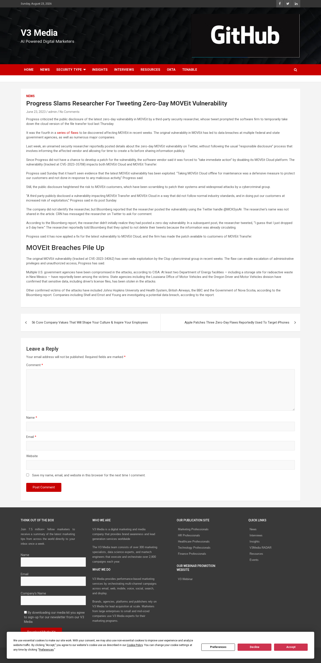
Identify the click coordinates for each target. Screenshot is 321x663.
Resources (150, 70)
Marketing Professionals (193, 529)
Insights (100, 70)
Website (32, 456)
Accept (290, 647)
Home (29, 70)
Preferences (218, 647)
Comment (34, 365)
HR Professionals (189, 535)
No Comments (69, 112)
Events (254, 559)
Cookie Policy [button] (135, 645)
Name (31, 418)
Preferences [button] (46, 649)
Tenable (189, 70)
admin (52, 112)
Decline (254, 647)
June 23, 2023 (36, 112)
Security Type (69, 70)
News (45, 70)
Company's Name (33, 593)
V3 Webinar (185, 579)
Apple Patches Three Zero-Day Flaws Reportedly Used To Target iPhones (237, 322)
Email (31, 437)
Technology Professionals (194, 547)
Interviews (124, 70)
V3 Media (39, 33)
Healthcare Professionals (194, 541)
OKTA (171, 70)
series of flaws (67, 133)
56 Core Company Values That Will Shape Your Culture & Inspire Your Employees (90, 322)
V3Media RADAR (260, 547)
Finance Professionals (192, 553)
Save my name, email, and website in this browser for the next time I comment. (88, 475)
